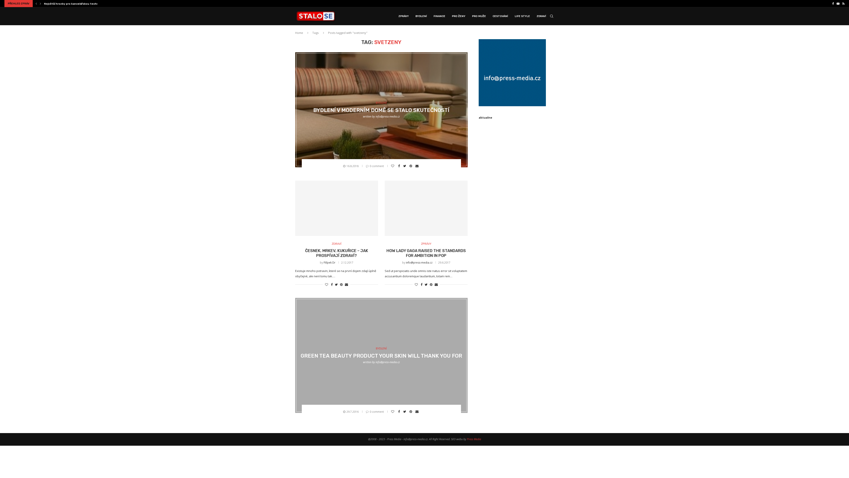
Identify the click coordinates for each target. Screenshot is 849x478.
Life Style (522, 16)
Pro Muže (479, 16)
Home (299, 33)
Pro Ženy (458, 16)
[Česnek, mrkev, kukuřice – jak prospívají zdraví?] (336, 208)
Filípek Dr (329, 262)
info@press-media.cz (388, 116)
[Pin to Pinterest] (411, 166)
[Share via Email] (417, 166)
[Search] (551, 16)
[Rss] (843, 3)
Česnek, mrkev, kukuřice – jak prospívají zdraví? (336, 253)
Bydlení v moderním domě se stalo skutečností (381, 110)
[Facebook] (833, 3)
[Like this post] (393, 166)
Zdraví (541, 16)
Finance (439, 16)
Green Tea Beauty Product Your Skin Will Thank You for (381, 356)
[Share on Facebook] (399, 166)
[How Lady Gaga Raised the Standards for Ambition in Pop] (426, 208)
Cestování (500, 16)
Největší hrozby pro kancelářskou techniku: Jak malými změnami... (88, 3)
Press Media (474, 439)
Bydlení (421, 16)
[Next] (40, 3)
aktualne (485, 118)
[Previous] (36, 3)
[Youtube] (838, 3)
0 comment (377, 166)
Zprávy (403, 16)
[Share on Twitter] (405, 166)
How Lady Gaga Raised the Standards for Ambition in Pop (426, 253)
